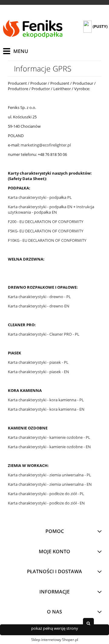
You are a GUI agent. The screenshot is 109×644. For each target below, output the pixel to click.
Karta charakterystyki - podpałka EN (40, 206)
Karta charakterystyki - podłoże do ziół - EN (46, 503)
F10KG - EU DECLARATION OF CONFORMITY (47, 240)
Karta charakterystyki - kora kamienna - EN (46, 409)
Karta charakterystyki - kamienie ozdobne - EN (50, 446)
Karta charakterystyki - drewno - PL (40, 296)
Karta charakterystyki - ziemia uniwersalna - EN (50, 484)
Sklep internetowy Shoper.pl (54, 639)
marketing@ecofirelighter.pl (46, 145)
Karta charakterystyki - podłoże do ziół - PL (46, 493)
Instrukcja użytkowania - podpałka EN (51, 209)
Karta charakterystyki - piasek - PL (38, 362)
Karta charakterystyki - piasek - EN (39, 371)
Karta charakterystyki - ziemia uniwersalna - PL (49, 475)
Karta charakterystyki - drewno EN (38, 306)
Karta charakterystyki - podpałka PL (40, 197)
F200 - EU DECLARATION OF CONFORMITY (45, 221)
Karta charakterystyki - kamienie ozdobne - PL (49, 437)
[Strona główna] (33, 29)
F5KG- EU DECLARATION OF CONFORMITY (45, 231)
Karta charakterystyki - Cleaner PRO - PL (44, 334)
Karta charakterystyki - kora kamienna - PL (46, 399)
